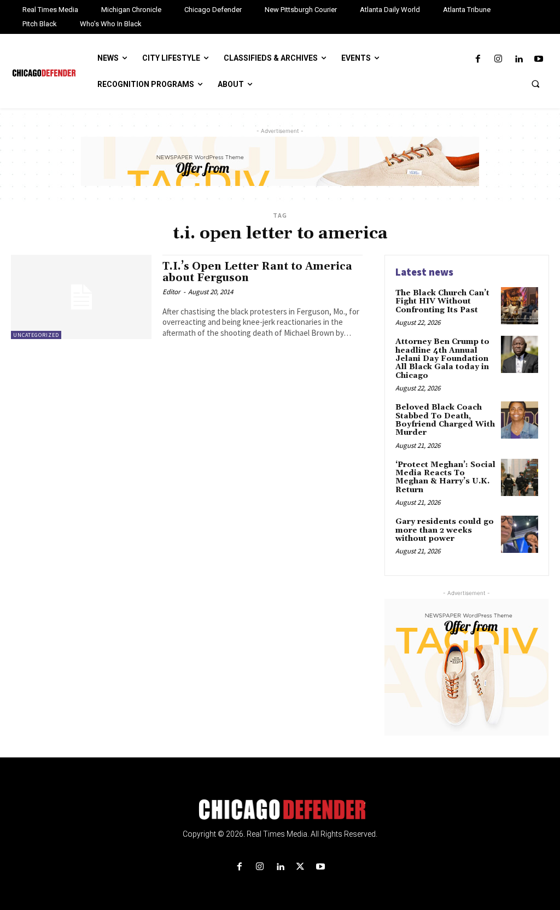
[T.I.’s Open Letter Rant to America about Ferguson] (81, 297)
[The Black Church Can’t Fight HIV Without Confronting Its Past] (519, 305)
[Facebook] (477, 59)
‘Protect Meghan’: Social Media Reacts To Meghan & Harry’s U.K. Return (445, 477)
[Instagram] (498, 59)
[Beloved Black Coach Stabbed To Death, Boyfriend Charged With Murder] (519, 420)
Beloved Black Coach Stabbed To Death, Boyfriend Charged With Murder (445, 420)
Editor (171, 291)
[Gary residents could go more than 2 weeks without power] (519, 534)
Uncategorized (36, 335)
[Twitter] (300, 867)
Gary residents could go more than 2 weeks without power (444, 530)
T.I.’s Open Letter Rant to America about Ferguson (257, 272)
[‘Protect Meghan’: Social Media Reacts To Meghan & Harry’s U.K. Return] (519, 477)
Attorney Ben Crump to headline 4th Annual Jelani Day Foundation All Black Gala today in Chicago (442, 359)
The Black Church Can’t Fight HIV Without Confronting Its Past (442, 301)
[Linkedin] (518, 59)
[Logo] (280, 809)
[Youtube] (539, 59)
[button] (535, 83)
